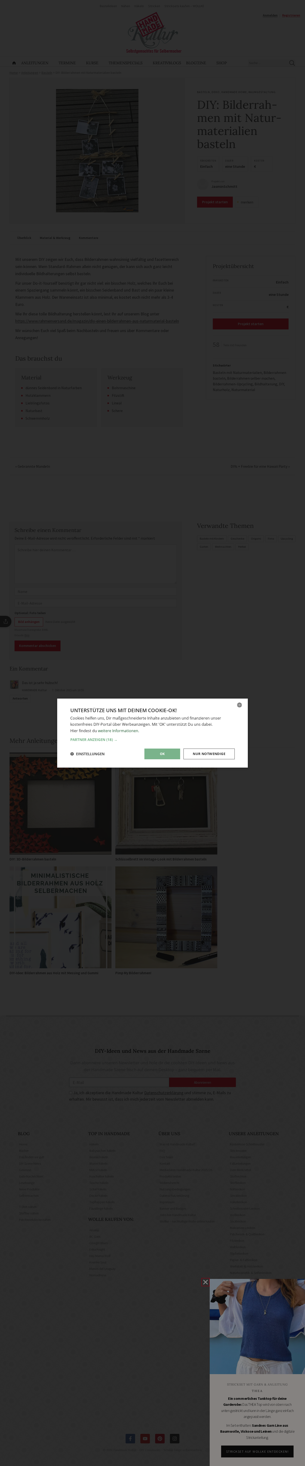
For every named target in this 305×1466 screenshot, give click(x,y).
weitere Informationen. (118, 730)
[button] (152, 739)
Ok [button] (162, 753)
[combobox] (239, 704)
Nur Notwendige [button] (209, 753)
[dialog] (152, 732)
